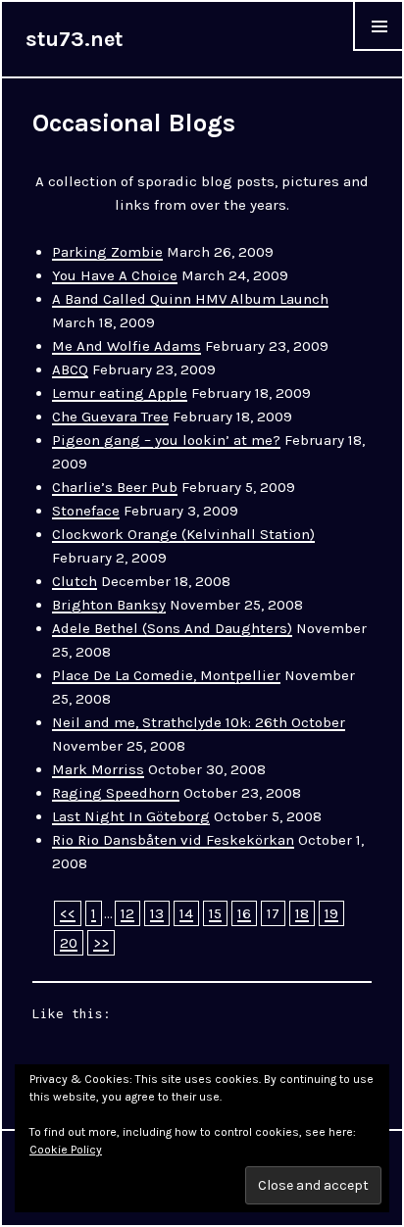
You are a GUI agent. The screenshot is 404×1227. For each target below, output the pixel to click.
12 (127, 913)
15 (215, 913)
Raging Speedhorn (115, 793)
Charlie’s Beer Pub (114, 487)
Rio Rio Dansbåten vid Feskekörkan (173, 840)
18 (302, 913)
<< (68, 913)
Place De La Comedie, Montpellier (166, 675)
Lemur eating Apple (119, 393)
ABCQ (70, 369)
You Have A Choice (114, 275)
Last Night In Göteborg (131, 816)
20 (68, 943)
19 (331, 913)
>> (101, 943)
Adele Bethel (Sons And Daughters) (172, 628)
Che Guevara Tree (110, 416)
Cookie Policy (65, 1149)
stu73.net (74, 39)
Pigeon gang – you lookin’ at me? (166, 440)
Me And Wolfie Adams (126, 346)
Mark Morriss (98, 769)
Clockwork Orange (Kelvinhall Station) (183, 534)
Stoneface (86, 510)
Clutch (74, 581)
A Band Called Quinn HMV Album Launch (190, 299)
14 (186, 913)
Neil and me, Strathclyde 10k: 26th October (198, 722)
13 (157, 913)
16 (244, 913)
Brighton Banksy (109, 605)
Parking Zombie (107, 252)
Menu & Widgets (378, 50)
